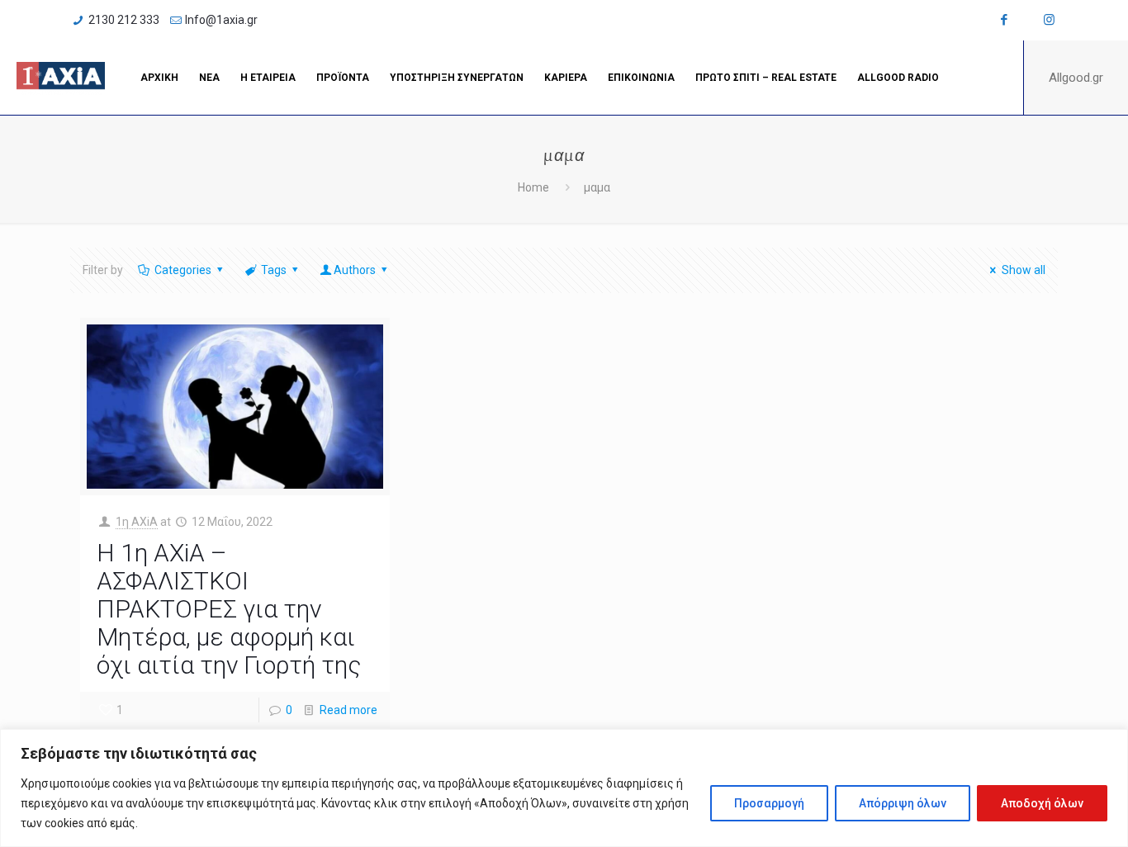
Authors (355, 270)
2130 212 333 (123, 19)
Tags (274, 270)
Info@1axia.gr (221, 19)
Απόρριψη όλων (902, 803)
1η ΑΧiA (137, 521)
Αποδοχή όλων (1042, 803)
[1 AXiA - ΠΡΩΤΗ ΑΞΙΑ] (61, 77)
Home (533, 187)
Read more (348, 710)
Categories (182, 270)
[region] (564, 788)
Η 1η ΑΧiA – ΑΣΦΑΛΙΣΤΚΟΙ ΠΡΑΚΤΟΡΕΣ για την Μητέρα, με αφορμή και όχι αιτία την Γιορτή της (229, 608)
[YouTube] (1027, 19)
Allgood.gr (1076, 77)
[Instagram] (1049, 19)
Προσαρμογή (769, 803)
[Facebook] (1004, 19)
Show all (1023, 270)
